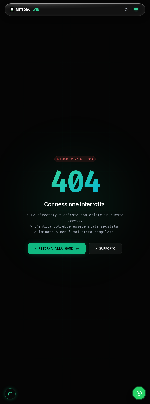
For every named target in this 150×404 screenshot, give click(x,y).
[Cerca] (126, 9)
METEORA (27, 9)
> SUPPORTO (105, 249)
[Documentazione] (10, 393)
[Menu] (136, 9)
